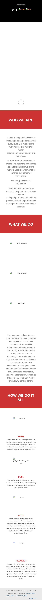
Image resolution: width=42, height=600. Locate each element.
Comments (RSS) (21, 595)
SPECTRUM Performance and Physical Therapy (21, 2)
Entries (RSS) (10, 595)
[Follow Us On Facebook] (16, 11)
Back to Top (32, 598)
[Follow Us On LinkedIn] (22, 9)
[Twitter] (12, 11)
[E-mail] (28, 9)
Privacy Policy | (31, 593)
